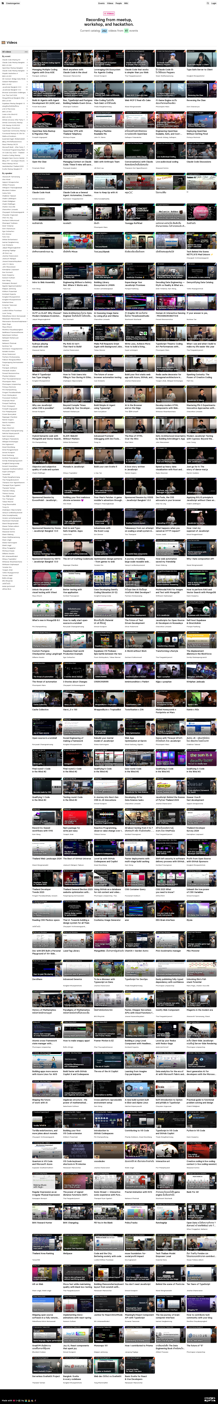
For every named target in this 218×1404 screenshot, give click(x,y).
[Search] (208, 3)
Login (214, 3)
